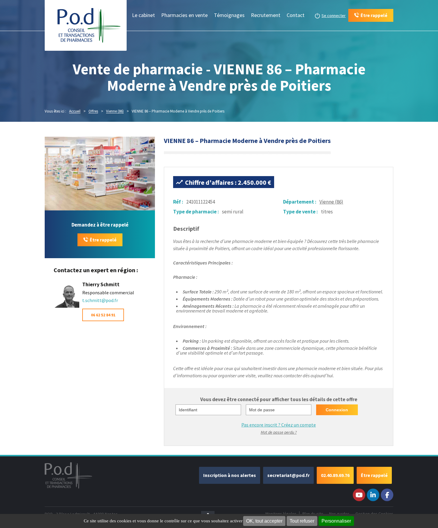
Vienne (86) (331, 201)
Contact (296, 15)
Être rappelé (103, 240)
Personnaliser (336, 521)
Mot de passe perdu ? (279, 432)
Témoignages (229, 15)
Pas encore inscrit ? (278, 425)
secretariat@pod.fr (288, 475)
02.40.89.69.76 (335, 475)
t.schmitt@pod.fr (100, 300)
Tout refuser (302, 521)
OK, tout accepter (264, 521)
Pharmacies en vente (184, 15)
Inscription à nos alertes (229, 475)
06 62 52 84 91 (103, 315)
